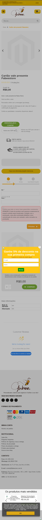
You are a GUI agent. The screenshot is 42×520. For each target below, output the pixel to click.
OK (20, 513)
